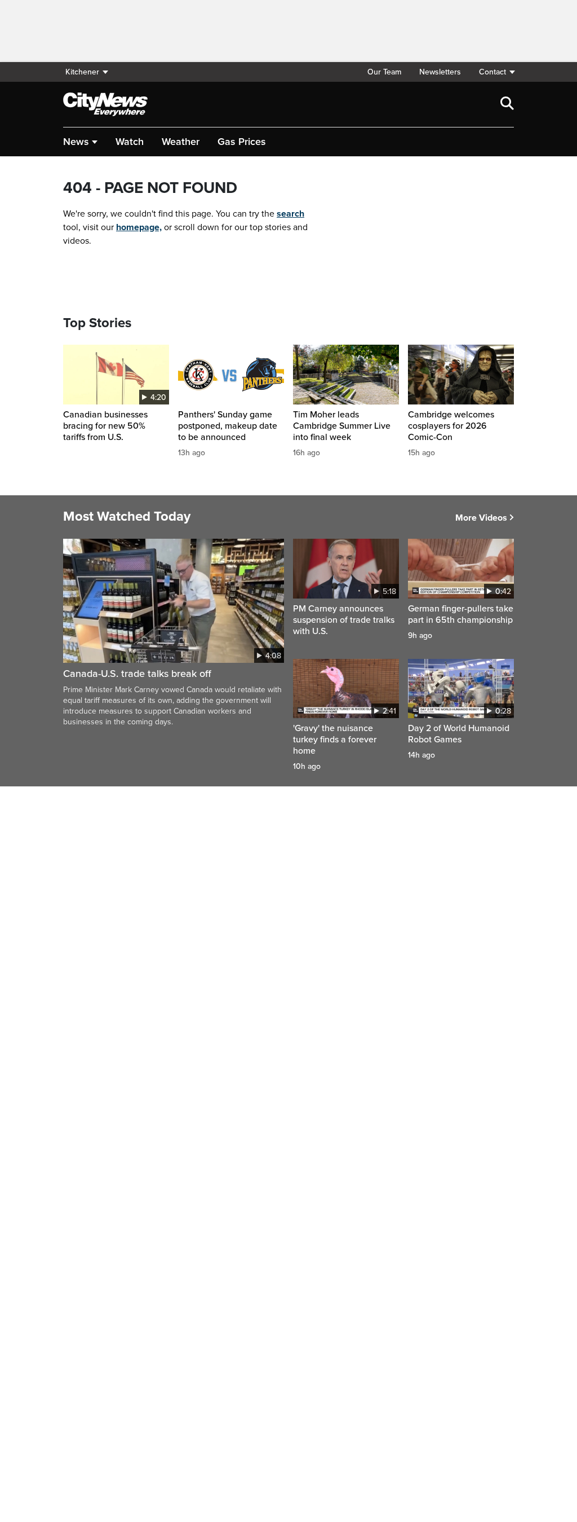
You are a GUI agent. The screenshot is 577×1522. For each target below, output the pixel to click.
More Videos (481, 518)
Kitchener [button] (82, 72)
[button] (492, 72)
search (290, 213)
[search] (507, 104)
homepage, (139, 227)
